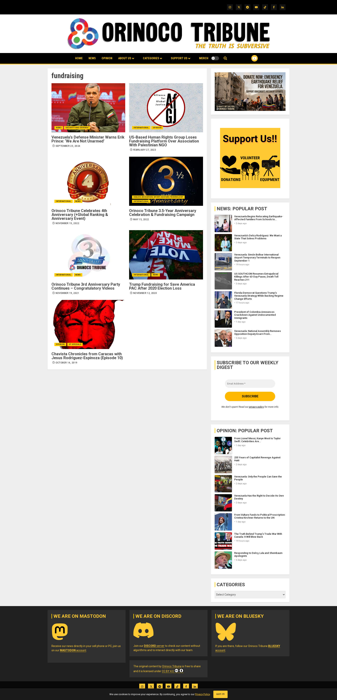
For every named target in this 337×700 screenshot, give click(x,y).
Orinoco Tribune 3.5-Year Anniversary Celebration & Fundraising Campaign (162, 212)
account (73, 650)
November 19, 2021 (67, 293)
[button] (225, 58)
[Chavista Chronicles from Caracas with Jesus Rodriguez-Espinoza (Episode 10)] (88, 324)
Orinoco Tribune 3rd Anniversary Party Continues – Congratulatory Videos (85, 286)
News (92, 58)
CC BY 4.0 (168, 671)
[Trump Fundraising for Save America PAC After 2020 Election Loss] (166, 254)
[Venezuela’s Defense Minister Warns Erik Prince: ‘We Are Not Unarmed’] (88, 107)
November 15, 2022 (67, 223)
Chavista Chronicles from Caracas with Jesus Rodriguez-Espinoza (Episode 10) (87, 356)
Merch (203, 58)
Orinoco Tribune (172, 666)
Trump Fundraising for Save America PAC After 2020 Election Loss (162, 286)
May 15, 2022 (141, 219)
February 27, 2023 (144, 149)
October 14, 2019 (66, 362)
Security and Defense (77, 128)
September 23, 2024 (68, 146)
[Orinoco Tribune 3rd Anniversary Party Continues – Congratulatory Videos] (88, 254)
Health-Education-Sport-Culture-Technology (158, 197)
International (141, 128)
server (154, 645)
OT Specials (75, 344)
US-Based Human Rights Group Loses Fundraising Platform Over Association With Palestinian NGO (164, 141)
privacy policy (256, 406)
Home (79, 58)
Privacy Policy (202, 694)
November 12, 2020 (145, 293)
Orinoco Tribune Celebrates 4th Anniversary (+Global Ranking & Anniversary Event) (79, 214)
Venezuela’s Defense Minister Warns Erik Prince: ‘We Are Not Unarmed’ (87, 139)
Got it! (220, 694)
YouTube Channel (248, 58)
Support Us (179, 58)
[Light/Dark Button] (215, 58)
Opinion (107, 58)
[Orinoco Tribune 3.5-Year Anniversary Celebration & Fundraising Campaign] (166, 181)
